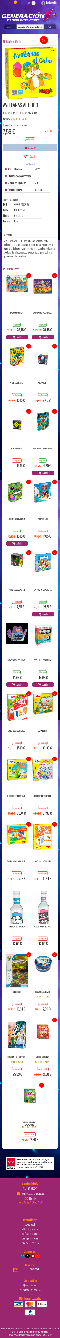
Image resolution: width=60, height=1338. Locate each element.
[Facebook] (22, 1256)
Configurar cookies (30, 1238)
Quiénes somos (30, 1285)
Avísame (31, 147)
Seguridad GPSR (30, 164)
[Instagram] (37, 1256)
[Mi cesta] (29, 3)
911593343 (32, 1188)
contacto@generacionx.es (33, 1193)
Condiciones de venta (30, 1243)
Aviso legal (30, 1224)
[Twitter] (27, 1256)
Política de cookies (30, 1234)
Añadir (19, 337)
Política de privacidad (30, 1229)
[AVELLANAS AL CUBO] (31, 73)
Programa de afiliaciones (30, 1290)
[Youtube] (32, 1256)
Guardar (32, 156)
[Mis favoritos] (11, 3)
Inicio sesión (51, 2)
